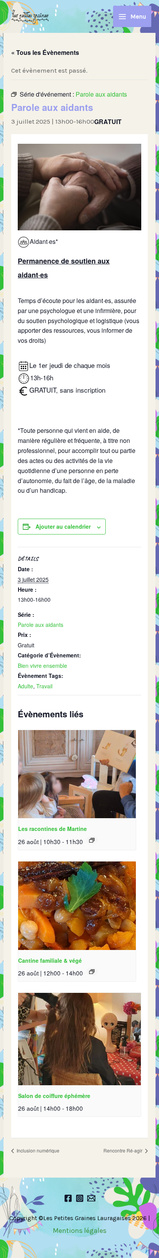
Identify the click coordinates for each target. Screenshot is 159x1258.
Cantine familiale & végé (50, 960)
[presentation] (77, 774)
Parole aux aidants (40, 624)
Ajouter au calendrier (63, 526)
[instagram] (80, 1198)
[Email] (91, 1198)
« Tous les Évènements (45, 52)
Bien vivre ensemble (42, 665)
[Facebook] (68, 1198)
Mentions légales (80, 1230)
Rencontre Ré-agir (123, 1150)
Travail (44, 686)
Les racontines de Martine (52, 828)
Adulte (25, 686)
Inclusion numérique (37, 1150)
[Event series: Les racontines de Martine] (92, 840)
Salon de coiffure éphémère (54, 1096)
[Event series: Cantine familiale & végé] (92, 971)
